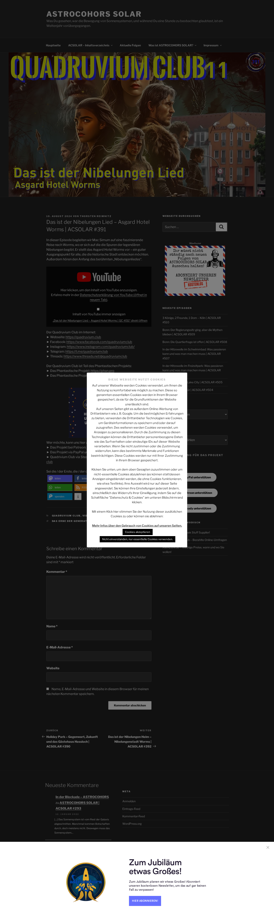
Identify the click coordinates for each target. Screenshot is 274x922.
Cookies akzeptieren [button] (137, 532)
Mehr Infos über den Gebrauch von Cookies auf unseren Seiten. (137, 525)
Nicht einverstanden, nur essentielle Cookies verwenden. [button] (137, 539)
